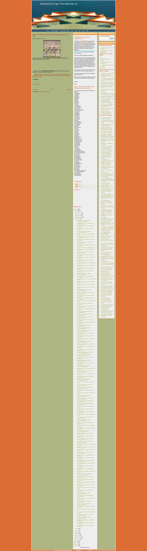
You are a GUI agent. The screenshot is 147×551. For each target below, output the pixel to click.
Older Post (69, 89)
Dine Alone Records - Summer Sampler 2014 (86, 247)
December (79, 212)
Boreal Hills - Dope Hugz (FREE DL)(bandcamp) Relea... (84, 361)
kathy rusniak (80, 186)
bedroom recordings (47, 74)
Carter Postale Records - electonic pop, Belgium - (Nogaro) (106, 157)
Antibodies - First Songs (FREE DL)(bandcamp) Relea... (84, 518)
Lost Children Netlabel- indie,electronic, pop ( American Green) (106, 233)
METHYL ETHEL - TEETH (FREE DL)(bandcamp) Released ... (84, 388)
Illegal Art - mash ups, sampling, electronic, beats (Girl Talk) (106, 215)
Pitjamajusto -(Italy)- (105, 261)
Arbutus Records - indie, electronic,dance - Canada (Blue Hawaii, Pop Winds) (106, 128)
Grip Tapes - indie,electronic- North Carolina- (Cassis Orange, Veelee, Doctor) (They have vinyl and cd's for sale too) (107, 196)
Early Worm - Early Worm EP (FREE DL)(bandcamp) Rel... (85, 315)
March (78, 535)
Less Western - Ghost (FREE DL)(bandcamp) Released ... (84, 431)
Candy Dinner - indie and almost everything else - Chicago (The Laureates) (106, 149)
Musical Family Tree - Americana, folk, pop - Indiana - (107, 240)
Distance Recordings (105, 183)
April (77, 533)
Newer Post (35, 89)
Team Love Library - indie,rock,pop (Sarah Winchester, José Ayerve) (106, 299)
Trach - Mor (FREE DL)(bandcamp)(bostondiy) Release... (84, 342)
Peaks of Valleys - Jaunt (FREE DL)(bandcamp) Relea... (84, 493)
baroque (40, 74)
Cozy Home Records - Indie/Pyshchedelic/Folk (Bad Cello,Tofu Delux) (107, 167)
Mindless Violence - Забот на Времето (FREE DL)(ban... (85, 453)
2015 (76, 209)
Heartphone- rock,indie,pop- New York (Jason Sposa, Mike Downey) (107, 207)
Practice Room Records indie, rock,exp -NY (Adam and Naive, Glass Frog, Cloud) (107, 268)
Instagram (103, 67)
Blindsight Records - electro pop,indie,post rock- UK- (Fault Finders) (107, 140)
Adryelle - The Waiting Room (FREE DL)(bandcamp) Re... (85, 439)
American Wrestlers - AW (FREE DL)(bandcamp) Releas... (84, 290)
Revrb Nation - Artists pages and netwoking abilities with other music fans (107, 105)
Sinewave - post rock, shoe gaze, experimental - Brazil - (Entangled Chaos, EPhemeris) (107, 287)
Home (52, 89)
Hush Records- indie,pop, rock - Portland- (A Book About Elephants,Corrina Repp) (107, 211)
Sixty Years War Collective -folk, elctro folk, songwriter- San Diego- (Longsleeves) (107, 291)
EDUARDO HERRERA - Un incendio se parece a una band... (85, 317)
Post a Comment (36, 84)
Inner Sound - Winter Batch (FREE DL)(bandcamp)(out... (85, 312)
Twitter (102, 60)
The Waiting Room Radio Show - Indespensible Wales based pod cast (107, 80)
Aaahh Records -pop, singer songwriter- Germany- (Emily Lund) (107, 121)
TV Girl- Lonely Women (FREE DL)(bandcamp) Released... (84, 331)
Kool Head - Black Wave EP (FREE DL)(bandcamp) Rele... (85, 372)
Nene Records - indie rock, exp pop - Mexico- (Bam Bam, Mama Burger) (107, 244)
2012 (76, 542)
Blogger (87, 547)
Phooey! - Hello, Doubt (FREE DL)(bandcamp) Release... (84, 355)
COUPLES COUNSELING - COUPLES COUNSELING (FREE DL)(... (85, 353)
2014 (76, 210)
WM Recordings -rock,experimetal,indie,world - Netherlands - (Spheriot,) (107, 311)
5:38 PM (43, 38)
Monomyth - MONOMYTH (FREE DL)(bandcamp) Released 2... (84, 474)
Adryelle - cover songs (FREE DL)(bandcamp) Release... (84, 420)
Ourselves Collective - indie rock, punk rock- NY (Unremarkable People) (107, 253)
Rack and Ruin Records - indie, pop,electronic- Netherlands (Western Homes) (107, 275)
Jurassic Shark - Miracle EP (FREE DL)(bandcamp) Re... (85, 418)
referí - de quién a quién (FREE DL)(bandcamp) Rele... (84, 325)
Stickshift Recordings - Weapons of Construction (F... (84, 502)
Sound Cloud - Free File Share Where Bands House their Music (107, 86)
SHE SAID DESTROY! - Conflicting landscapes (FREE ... (84, 274)
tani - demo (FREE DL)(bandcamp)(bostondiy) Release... (84, 328)
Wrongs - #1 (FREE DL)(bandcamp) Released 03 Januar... (84, 396)
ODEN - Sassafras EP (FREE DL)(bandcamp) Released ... (84, 366)
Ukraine (40, 76)
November (79, 213)
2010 (76, 545)
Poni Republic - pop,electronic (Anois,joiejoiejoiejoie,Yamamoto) (107, 264)
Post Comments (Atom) (44, 91)
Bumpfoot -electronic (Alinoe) (107, 146)
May (77, 531)
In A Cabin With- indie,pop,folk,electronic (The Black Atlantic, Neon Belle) (107, 219)
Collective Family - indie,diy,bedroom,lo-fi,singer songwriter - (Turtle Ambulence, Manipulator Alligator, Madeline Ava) (107, 162)
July (77, 528)
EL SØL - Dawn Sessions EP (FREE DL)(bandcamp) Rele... (85, 399)
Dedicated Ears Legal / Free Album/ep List (58, 3)
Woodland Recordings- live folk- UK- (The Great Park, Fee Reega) (106, 315)
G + (102, 57)
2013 (76, 540)
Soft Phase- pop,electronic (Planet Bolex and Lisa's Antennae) (106, 295)
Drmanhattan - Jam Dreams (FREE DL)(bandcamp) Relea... (85, 515)
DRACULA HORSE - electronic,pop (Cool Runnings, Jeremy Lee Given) (107, 186)
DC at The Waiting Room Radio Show (61, 74)
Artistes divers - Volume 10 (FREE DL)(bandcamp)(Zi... (84, 243)
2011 (76, 544)
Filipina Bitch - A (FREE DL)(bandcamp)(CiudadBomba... (85, 401)
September (79, 217)
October (78, 215)
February (78, 537)
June (78, 530)
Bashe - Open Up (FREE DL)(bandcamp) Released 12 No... (85, 404)
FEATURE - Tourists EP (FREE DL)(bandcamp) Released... (84, 232)
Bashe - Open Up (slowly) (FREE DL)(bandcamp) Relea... (84, 442)
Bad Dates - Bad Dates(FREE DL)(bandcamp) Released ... (84, 380)
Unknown (80, 184)
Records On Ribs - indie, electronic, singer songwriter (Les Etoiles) (107, 279)
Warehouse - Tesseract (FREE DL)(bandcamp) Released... (84, 221)
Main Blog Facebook (105, 59)
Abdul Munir (78, 550)
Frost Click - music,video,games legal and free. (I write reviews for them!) (107, 93)
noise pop (35, 75)
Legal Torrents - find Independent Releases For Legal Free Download (106, 112)
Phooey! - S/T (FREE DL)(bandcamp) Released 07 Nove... (84, 385)
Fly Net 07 (90, 550)
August (78, 219)
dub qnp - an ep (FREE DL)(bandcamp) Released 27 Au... (85, 252)
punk (37, 76)
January (78, 538)
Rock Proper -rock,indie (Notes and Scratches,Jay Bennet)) (106, 283)
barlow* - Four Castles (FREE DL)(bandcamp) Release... (84, 504)
